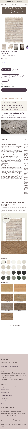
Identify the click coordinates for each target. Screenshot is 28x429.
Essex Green (19, 278)
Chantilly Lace (13, 262)
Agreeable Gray (24, 267)
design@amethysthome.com (9, 366)
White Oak (7, 291)
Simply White (19, 262)
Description (4, 139)
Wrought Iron (3, 278)
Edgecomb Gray (3, 267)
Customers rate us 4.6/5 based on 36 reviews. (11, 99)
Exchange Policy (5, 392)
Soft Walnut (7, 319)
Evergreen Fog (13, 278)
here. (2, 426)
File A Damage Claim (6, 395)
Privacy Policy (4, 398)
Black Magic (19, 272)
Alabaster (13, 267)
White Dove (3, 262)
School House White (8, 272)
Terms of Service (5, 401)
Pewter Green (8, 278)
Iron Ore (13, 272)
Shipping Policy (5, 389)
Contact (3, 404)
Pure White (19, 267)
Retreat (24, 278)
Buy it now (14, 94)
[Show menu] (1, 4)
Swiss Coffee (8, 262)
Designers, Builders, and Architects (9, 387)
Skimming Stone (3, 272)
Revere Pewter (8, 267)
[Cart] (25, 4)
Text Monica (19, 1)
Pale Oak (24, 262)
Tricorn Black (24, 272)
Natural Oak (20, 291)
